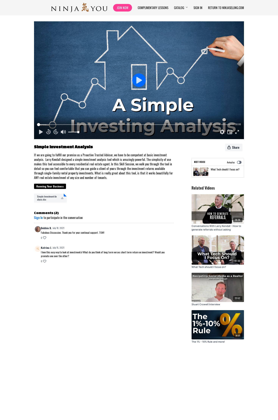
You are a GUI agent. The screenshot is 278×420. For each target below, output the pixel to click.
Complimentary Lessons (153, 7)
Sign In (197, 7)
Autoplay (231, 162)
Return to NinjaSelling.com (226, 7)
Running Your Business (50, 186)
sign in (38, 217)
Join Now (122, 7)
